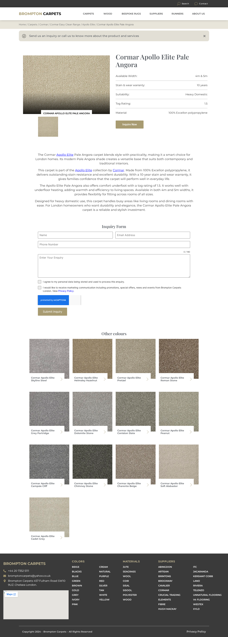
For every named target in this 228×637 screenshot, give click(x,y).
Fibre (161, 604)
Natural (104, 571)
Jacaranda (200, 571)
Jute (126, 566)
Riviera (198, 585)
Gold (75, 590)
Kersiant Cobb (203, 576)
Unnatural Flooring (207, 594)
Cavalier (164, 585)
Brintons (164, 576)
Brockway (165, 580)
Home (22, 24)
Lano (196, 580)
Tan (101, 590)
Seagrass (129, 571)
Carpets (40, 14)
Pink (75, 604)
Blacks (77, 571)
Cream (103, 566)
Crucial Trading (169, 594)
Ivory (75, 599)
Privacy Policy (66, 290)
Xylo (196, 608)
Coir (126, 580)
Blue (75, 576)
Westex (198, 604)
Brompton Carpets (54, 631)
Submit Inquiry (52, 311)
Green (76, 580)
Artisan (163, 571)
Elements (164, 599)
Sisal (126, 585)
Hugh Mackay (167, 608)
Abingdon (165, 566)
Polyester (130, 594)
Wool (127, 576)
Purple (104, 576)
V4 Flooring (201, 599)
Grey (75, 594)
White (103, 594)
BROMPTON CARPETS (24, 563)
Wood (127, 599)
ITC (195, 566)
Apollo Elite (88, 24)
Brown (77, 585)
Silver (103, 585)
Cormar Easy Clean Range (65, 24)
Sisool (127, 590)
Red (101, 580)
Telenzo (198, 590)
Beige (75, 566)
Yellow (104, 599)
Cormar (43, 24)
